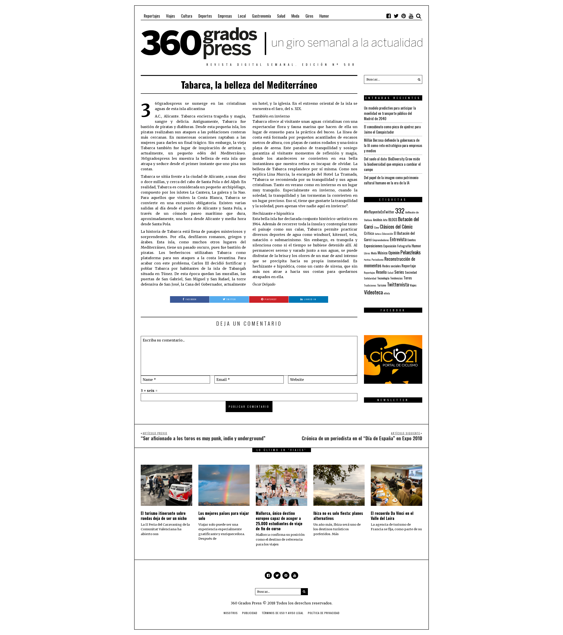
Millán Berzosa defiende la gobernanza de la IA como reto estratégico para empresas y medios (393, 145)
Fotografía (404, 246)
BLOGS (392, 219)
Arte (385, 220)
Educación (387, 233)
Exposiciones (373, 245)
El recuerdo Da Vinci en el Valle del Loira (392, 515)
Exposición (389, 246)
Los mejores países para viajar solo (223, 515)
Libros (367, 253)
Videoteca (373, 292)
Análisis (377, 219)
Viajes (170, 16)
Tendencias (396, 278)
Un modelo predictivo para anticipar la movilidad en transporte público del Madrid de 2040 (390, 113)
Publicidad (249, 613)
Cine (376, 227)
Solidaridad (370, 278)
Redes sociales (391, 265)
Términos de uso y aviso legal (282, 613)
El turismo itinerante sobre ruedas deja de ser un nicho (164, 515)
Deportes (205, 16)
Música (383, 252)
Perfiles (367, 259)
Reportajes (152, 16)
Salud (281, 16)
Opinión (394, 252)
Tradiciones (370, 285)
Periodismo (378, 259)
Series (399, 272)
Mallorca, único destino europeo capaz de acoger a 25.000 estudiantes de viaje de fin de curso (279, 520)
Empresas (225, 16)
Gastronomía (261, 16)
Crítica (369, 233)
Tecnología (383, 278)
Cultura (186, 16)
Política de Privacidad (324, 613)
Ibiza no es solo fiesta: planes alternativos (338, 515)
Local (242, 16)
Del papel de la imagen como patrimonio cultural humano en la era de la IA (391, 180)
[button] (417, 79)
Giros (309, 16)
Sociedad (411, 272)
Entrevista (398, 239)
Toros (408, 278)
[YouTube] (411, 15)
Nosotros (231, 613)
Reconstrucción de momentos (389, 262)
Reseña (381, 272)
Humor (324, 16)
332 (399, 210)
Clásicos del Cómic (396, 226)
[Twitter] (396, 15)
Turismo (381, 285)
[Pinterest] (403, 15)
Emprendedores (381, 240)
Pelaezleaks (410, 252)
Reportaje (409, 265)
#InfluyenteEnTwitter (379, 212)
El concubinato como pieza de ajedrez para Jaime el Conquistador (392, 129)
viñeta (387, 293)
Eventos (412, 240)
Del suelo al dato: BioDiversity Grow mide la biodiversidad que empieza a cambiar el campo (392, 164)
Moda (295, 16)
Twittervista (398, 284)
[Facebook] (388, 15)
